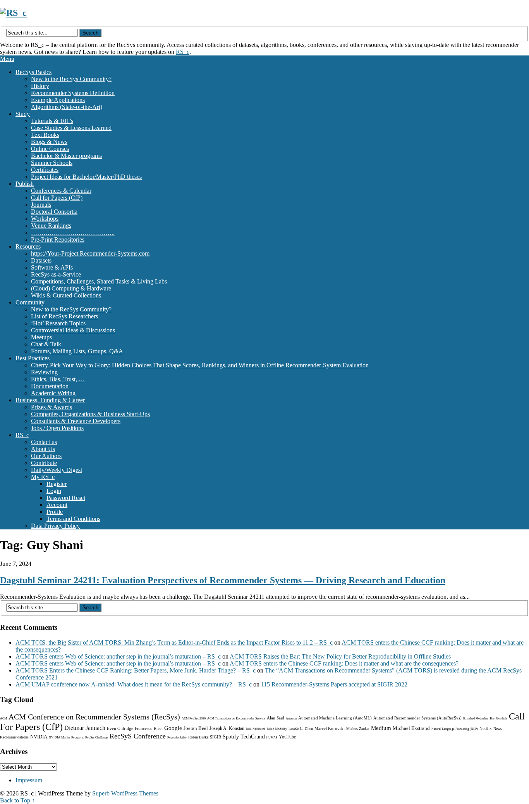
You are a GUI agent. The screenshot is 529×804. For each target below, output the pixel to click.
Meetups (41, 337)
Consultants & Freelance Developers (75, 421)
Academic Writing (53, 393)
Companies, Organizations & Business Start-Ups (90, 414)
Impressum (28, 780)
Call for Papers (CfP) (56, 197)
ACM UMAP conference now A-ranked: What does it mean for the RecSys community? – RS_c (133, 684)
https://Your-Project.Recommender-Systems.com (90, 253)
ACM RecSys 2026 (194, 718)
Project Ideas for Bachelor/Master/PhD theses (86, 176)
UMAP (272, 737)
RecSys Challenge (96, 737)
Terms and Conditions (73, 518)
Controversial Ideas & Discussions (73, 330)
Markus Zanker (357, 728)
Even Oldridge (120, 728)
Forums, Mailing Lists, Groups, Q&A (77, 351)
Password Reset (65, 498)
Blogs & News (49, 141)
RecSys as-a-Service (56, 274)
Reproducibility (177, 737)
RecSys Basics (33, 72)
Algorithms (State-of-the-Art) (66, 107)
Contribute (44, 463)
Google (173, 728)
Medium (381, 728)
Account (56, 504)
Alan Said (275, 718)
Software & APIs (52, 267)
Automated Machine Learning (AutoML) (335, 718)
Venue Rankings (51, 225)
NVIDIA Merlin (59, 737)
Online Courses (50, 148)
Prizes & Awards (51, 407)
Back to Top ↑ (17, 800)
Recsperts (77, 737)
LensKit (294, 729)
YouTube (287, 737)
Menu (7, 58)
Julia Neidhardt (255, 729)
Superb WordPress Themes (125, 793)
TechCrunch (253, 737)
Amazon (291, 718)
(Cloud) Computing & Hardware (71, 288)
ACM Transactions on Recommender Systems (236, 718)
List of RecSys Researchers (64, 316)
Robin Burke (198, 737)
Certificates (44, 169)
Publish (24, 183)
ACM (3, 718)
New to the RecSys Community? (71, 79)
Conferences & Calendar (61, 190)
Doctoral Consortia (54, 211)
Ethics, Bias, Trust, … (58, 379)
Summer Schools (51, 162)
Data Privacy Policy (55, 525)
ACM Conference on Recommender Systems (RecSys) (94, 716)
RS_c (182, 51)
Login (53, 491)
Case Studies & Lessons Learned (71, 127)
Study (22, 114)
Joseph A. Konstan (227, 728)
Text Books (45, 134)
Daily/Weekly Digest (56, 470)
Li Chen (306, 728)
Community (30, 302)
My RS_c (43, 477)
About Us (43, 449)
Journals (41, 204)
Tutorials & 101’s (52, 121)
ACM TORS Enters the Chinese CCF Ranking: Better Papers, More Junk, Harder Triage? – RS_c (135, 670)
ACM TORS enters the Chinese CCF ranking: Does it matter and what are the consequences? (344, 663)
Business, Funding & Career (50, 400)
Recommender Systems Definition (73, 93)
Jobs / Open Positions (57, 428)
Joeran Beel (196, 728)
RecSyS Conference (138, 736)
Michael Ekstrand (411, 728)
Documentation (50, 386)
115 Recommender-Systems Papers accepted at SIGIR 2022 (334, 684)
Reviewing (44, 372)
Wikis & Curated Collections (66, 295)
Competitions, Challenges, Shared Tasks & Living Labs (99, 281)
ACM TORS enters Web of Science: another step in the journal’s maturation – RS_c (118, 656)
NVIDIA (38, 737)
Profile (54, 511)
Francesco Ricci (149, 728)
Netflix (485, 728)
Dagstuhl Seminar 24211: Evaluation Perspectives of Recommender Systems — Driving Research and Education (222, 580)
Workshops (44, 218)
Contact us (44, 442)
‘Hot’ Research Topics (58, 323)
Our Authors (46, 456)
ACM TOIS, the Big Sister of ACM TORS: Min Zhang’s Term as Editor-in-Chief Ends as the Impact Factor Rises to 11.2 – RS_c (174, 642)
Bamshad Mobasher (475, 718)
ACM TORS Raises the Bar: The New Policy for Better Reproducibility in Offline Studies (340, 656)
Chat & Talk (46, 344)
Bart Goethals (498, 718)
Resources (28, 246)
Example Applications (58, 100)
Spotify (231, 737)
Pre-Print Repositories (57, 239)
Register (56, 484)
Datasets (41, 260)
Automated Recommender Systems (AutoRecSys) (417, 718)
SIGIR (215, 737)
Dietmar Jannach (84, 727)
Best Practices (32, 358)
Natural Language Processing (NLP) (454, 729)
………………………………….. (73, 232)
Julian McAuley (277, 729)
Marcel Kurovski (329, 728)
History (40, 86)
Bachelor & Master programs (66, 155)
